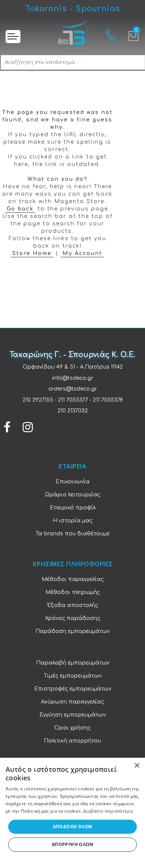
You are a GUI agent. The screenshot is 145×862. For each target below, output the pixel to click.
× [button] (136, 765)
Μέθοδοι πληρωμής (72, 592)
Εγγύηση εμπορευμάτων (72, 715)
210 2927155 (38, 400)
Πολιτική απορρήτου (72, 741)
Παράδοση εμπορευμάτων (72, 631)
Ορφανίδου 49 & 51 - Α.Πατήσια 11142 (73, 367)
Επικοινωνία (73, 481)
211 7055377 (73, 400)
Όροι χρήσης (73, 728)
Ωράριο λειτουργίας (72, 494)
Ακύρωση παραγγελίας (72, 702)
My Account (82, 253)
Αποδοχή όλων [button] (73, 826)
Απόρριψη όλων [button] (72, 844)
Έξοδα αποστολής (72, 605)
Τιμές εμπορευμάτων (73, 676)
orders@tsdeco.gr (72, 389)
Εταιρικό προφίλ (73, 507)
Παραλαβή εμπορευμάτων (72, 663)
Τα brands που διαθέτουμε (73, 533)
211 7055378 (108, 400)
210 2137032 (73, 411)
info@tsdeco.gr (72, 378)
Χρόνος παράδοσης (72, 618)
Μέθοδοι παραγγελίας (73, 579)
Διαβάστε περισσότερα (108, 811)
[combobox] (73, 62)
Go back (20, 209)
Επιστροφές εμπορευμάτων (72, 689)
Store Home (32, 253)
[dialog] (72, 810)
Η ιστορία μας (73, 520)
